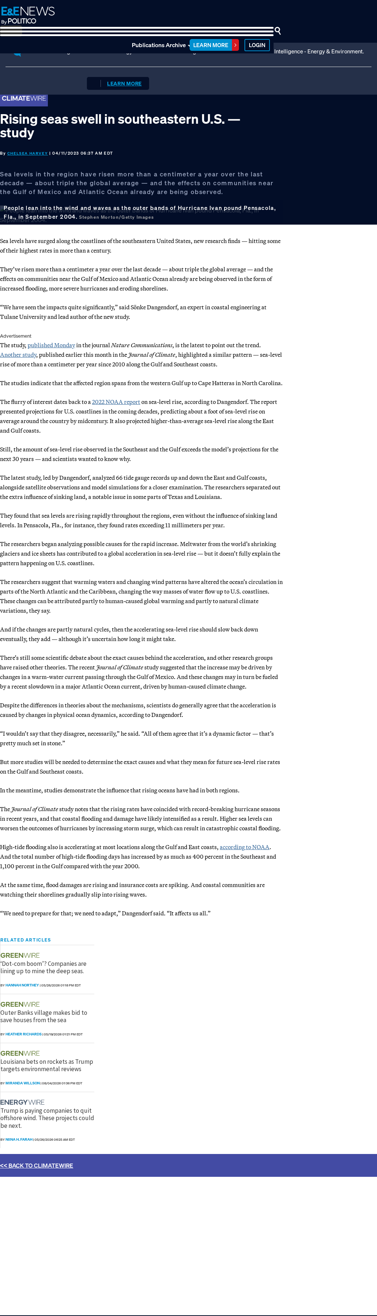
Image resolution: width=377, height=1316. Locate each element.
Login (257, 45)
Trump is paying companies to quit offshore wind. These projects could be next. (47, 1118)
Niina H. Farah (19, 1139)
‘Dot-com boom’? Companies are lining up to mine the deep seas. (43, 967)
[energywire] (23, 1102)
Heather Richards (24, 1034)
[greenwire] (21, 955)
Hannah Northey (22, 985)
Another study (18, 354)
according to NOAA (244, 847)
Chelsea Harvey (27, 153)
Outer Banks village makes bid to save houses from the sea (43, 1016)
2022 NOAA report (116, 401)
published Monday (51, 345)
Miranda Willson (23, 1083)
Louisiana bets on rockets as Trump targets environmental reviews (46, 1065)
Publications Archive (159, 45)
